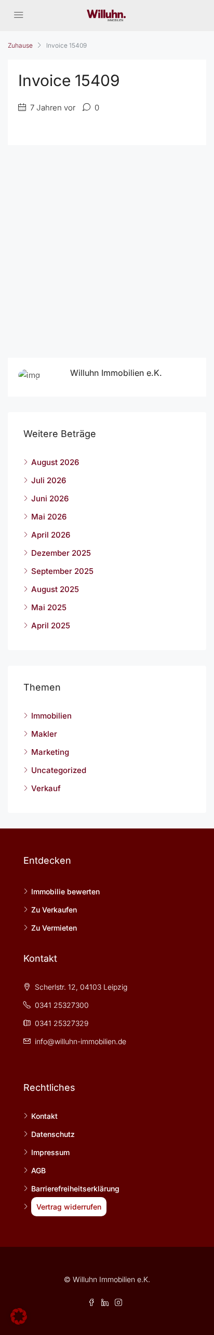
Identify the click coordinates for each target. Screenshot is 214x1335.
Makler (44, 734)
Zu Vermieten (54, 927)
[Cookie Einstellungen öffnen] (18, 1315)
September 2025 (62, 571)
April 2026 (50, 535)
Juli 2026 (48, 480)
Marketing (50, 752)
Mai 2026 (48, 517)
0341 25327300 (62, 1005)
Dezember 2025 (61, 553)
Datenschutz (53, 1134)
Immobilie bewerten (65, 891)
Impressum (50, 1152)
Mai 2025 (48, 607)
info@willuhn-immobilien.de (80, 1041)
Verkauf (46, 788)
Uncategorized (58, 770)
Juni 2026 (50, 498)
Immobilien (51, 716)
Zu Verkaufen (54, 909)
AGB (38, 1170)
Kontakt (44, 1116)
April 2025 (50, 625)
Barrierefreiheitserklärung (75, 1188)
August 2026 (55, 462)
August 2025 (55, 589)
